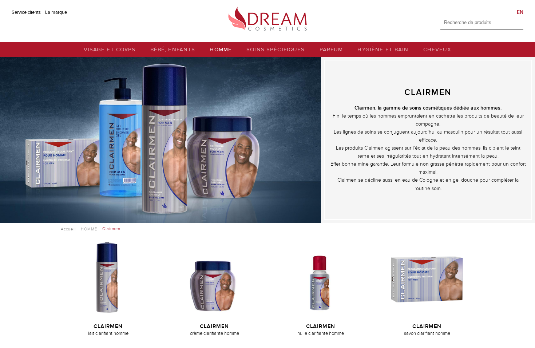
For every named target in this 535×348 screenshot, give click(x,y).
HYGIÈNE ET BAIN (382, 49)
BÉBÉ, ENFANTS (172, 49)
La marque (56, 12)
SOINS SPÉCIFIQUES (275, 49)
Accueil (68, 229)
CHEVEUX (437, 49)
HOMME (221, 49)
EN (520, 12)
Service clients (26, 12)
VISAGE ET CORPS (110, 49)
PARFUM (331, 49)
